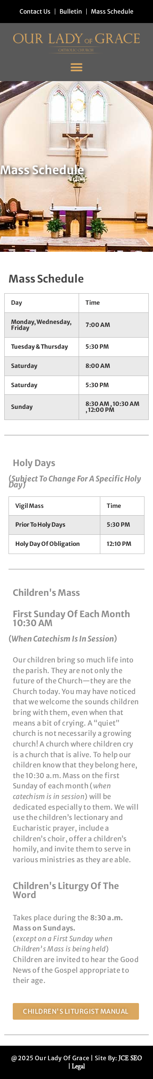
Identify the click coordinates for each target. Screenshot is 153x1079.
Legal (78, 1066)
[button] (76, 67)
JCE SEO (130, 1058)
